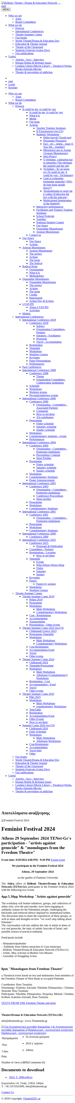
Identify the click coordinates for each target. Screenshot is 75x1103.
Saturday (41, 571)
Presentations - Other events (44, 624)
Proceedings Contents (48, 455)
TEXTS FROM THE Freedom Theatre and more (28, 1003)
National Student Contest (50, 222)
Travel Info (35, 750)
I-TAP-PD (28, 304)
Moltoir (26, 313)
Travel (32, 653)
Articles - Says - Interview (29, 778)
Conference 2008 (38, 373)
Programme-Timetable (41, 634)
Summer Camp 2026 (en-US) (38, 725)
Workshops (35, 351)
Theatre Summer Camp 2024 (38, 659)
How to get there (45, 414)
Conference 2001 (38, 514)
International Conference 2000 (39, 533)
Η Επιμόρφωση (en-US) (49, 131)
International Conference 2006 (39, 398)
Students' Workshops (47, 134)
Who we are (15, 93)
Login (11, 84)
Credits (33, 294)
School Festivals (45, 216)
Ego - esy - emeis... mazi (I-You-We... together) (58, 145)
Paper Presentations (40, 360)
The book (34, 260)
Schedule (34, 385)
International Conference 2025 (39, 539)
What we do (15, 102)
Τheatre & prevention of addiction (34, 791)
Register (12, 87)
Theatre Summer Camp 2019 (38, 596)
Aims (18, 96)
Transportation (37, 621)
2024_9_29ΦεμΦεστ (20, 1077)
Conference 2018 (38, 323)
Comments (42, 411)
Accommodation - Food (42, 684)
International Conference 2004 (39, 442)
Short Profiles (43, 458)
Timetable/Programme (41, 665)
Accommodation (38, 618)
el (5, 6)
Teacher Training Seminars (51, 128)
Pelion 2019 (36, 599)
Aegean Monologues (47, 231)
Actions (33, 124)
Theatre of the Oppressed (29, 766)
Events (40, 561)
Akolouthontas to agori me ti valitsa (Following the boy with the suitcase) (58, 194)
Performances (36, 363)
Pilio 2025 (35, 697)
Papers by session (46, 583)
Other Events (36, 719)
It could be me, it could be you (39, 109)
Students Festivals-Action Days (32, 769)
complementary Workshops (51, 706)
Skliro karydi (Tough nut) (57, 137)
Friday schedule (45, 423)
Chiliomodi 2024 (38, 662)
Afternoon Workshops (48, 741)
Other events (36, 656)
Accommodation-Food (41, 649)
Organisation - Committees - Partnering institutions (51, 450)
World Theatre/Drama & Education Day (37, 759)
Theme (40, 376)
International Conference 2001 (39, 511)
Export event (58, 859)
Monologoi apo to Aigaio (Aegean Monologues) (57, 152)
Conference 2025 (38, 543)
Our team (34, 121)
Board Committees (25, 99)
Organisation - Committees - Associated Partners (51, 406)
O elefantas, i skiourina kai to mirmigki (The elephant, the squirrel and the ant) (58, 162)
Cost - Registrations (40, 615)
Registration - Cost (39, 681)
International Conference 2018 (39, 319)
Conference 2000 (38, 536)
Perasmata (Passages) (55, 140)
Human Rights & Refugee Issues (33, 781)
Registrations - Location (42, 552)
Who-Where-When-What (50, 565)
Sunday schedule (45, 429)
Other (32, 753)
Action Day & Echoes (41, 301)
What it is (34, 115)
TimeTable (35, 709)
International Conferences (29, 316)
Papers (33, 580)
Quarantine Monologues (49, 228)
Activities (34, 310)
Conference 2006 (38, 401)
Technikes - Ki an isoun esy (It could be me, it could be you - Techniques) (58, 172)
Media (32, 118)
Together (41, 219)
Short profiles (43, 499)
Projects (19, 106)
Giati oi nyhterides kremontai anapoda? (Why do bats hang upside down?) (57, 183)
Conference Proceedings (49, 495)
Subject (40, 326)
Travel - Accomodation (49, 341)
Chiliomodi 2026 (38, 728)
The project (35, 253)
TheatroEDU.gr (31, 1098)
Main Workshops (45, 609)
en (2, 6)
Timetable (34, 348)
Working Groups (38, 354)
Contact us (35, 234)
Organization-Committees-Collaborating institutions (50, 381)
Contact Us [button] (7, 1092)
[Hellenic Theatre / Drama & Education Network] (29, 2)
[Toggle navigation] (59, 3)
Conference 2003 (38, 486)
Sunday (40, 574)
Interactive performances (49, 206)
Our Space (42, 225)
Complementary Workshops (51, 612)
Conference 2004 (38, 445)
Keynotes (34, 357)
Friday (39, 568)
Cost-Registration (38, 646)
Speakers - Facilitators (48, 335)
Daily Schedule (37, 731)
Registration (36, 345)
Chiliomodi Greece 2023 (43, 631)
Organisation (36, 269)
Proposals (41, 338)
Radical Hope (30, 266)
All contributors (45, 417)
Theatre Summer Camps (28, 593)
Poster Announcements (42, 480)
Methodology (36, 275)
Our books (21, 756)
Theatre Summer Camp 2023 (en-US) (43, 627)
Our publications (24, 772)
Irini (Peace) (50, 156)
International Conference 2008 (39, 370)
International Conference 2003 (39, 483)
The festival (35, 263)
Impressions (35, 297)
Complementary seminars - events (47, 436)
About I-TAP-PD (38, 307)
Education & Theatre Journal (31, 763)
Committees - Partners (41, 549)
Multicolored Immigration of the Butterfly (57, 202)
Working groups (38, 392)
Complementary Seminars (43, 477)
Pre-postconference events (43, 395)
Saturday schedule (46, 426)
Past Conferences (31, 367)
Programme (35, 420)
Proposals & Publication (49, 546)
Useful (12, 775)
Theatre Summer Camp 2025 (38, 693)
